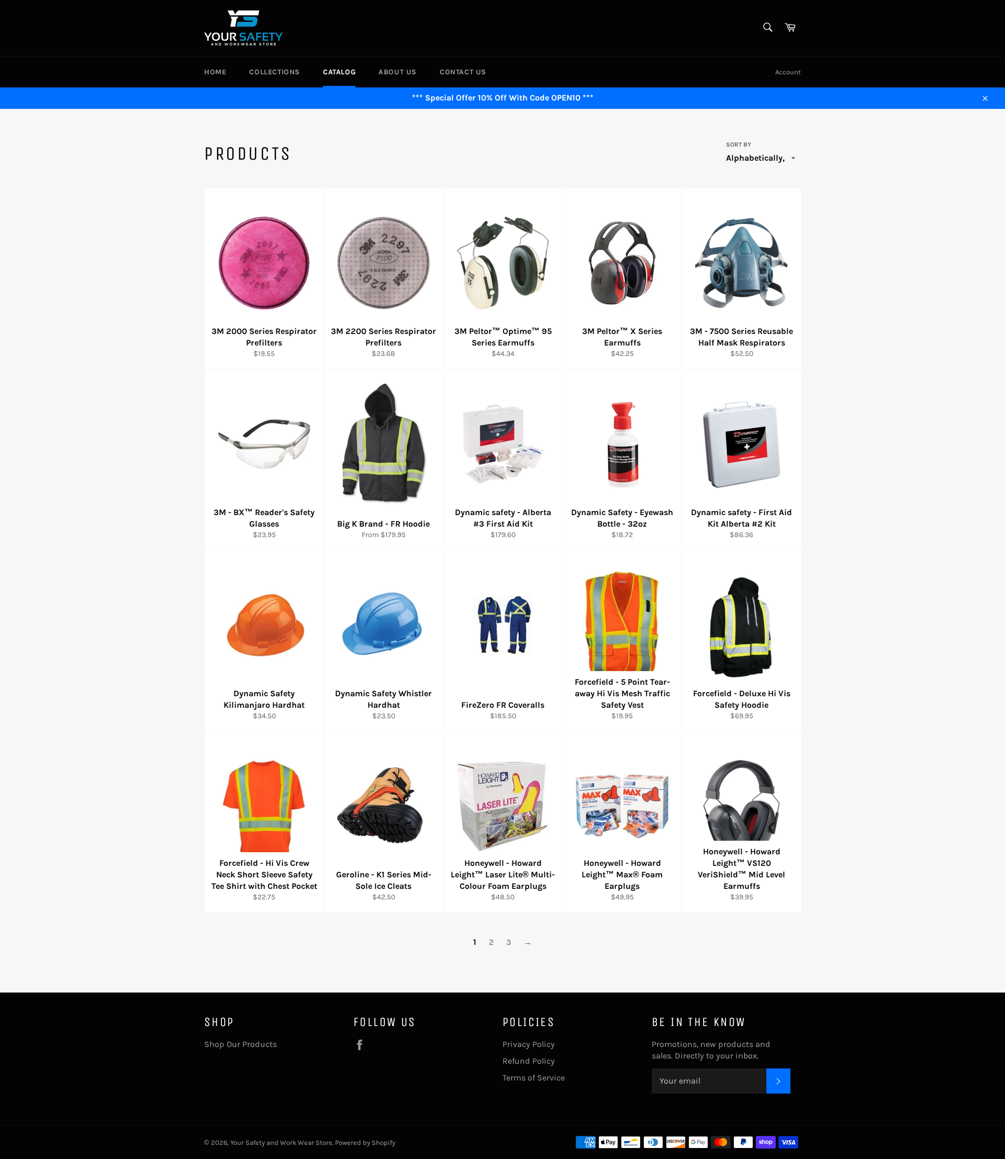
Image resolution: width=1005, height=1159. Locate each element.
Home (215, 72)
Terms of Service (533, 1078)
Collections (274, 72)
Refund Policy (528, 1061)
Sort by (738, 144)
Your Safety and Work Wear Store (281, 1142)
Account (788, 72)
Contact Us (463, 72)
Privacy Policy (528, 1044)
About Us (397, 72)
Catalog (339, 72)
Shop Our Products (240, 1044)
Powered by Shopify (365, 1142)
